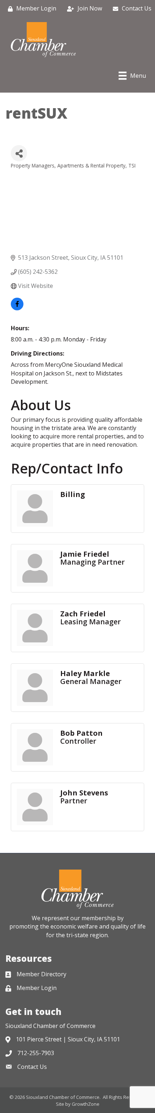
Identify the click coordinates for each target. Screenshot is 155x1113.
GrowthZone (85, 1104)
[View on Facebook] (17, 308)
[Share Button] (19, 153)
